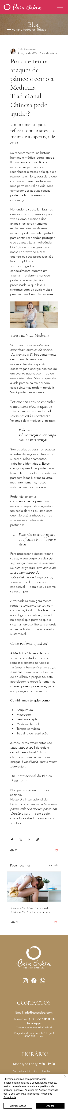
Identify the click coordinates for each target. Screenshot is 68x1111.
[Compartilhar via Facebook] (12, 839)
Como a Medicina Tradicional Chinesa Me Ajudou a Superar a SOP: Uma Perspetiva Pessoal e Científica (30, 910)
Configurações (18, 1106)
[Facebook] (34, 980)
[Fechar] (63, 1078)
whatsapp (34, 1023)
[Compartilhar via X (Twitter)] (20, 839)
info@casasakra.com (38, 1012)
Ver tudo (53, 864)
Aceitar (50, 1106)
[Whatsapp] (42, 980)
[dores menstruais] (34, 887)
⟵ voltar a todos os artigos (26, 29)
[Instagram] (25, 980)
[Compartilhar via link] (37, 839)
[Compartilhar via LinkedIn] (29, 839)
